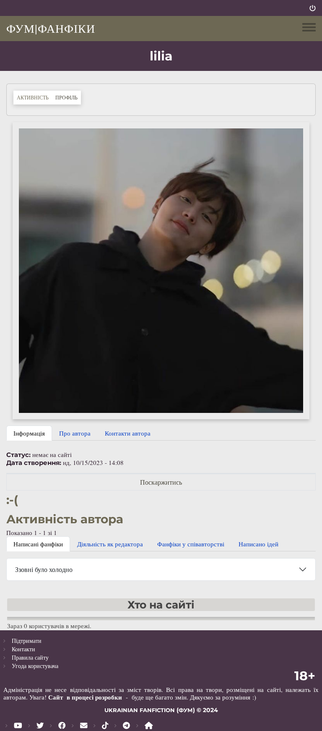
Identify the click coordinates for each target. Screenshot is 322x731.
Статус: (18, 455)
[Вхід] (312, 8)
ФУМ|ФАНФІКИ (50, 28)
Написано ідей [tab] (258, 544)
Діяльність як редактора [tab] (110, 544)
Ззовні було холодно (44, 569)
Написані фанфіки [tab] (38, 544)
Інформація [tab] (29, 433)
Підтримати (27, 641)
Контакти (23, 649)
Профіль (68, 97)
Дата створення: (33, 463)
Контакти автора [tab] (128, 433)
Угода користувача (35, 666)
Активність (33, 97)
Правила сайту (30, 657)
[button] (161, 270)
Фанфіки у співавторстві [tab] (190, 544)
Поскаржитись (161, 482)
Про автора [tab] (75, 433)
